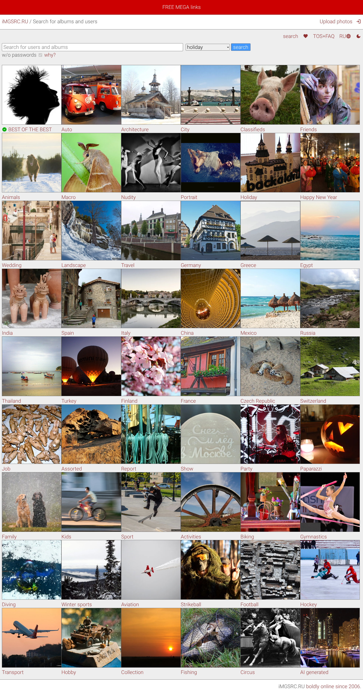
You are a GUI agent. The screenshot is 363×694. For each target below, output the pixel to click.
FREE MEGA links (181, 7)
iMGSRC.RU (15, 22)
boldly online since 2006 (333, 686)
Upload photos (336, 22)
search (290, 36)
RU (345, 36)
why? (50, 55)
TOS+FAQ (323, 36)
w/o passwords (19, 55)
